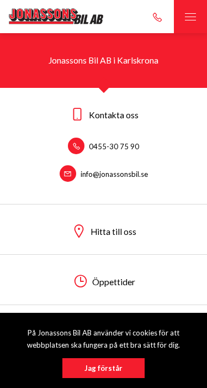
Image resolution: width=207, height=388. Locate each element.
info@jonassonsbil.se (113, 174)
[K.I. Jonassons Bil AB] (58, 17)
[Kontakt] (157, 16)
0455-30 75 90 (113, 146)
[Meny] (190, 16)
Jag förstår (103, 368)
